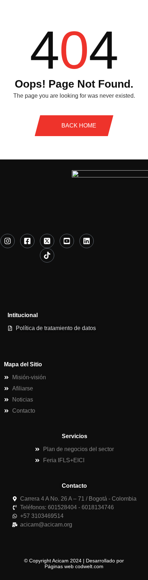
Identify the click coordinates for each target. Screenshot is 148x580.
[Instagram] (7, 241)
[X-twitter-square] (47, 241)
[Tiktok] (47, 255)
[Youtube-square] (67, 241)
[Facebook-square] (27, 241)
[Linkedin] (86, 241)
